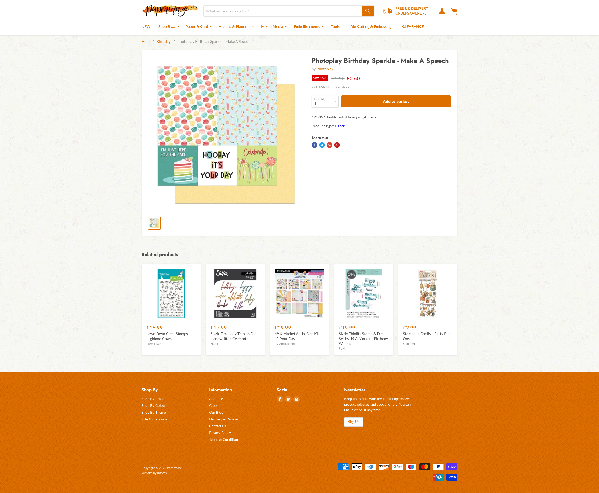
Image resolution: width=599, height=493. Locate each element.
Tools (335, 26)
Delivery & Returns (223, 419)
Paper (340, 126)
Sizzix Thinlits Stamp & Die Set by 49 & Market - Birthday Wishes (363, 338)
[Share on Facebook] (314, 145)
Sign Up (353, 422)
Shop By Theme (154, 412)
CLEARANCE (413, 26)
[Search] (368, 11)
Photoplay (325, 68)
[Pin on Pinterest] (337, 145)
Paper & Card (197, 26)
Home (146, 41)
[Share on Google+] (329, 145)
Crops (213, 405)
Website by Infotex (154, 473)
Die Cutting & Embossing (371, 26)
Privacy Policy (220, 433)
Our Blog (216, 412)
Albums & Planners (235, 26)
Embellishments (307, 26)
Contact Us (217, 426)
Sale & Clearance (154, 419)
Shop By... (167, 26)
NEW (146, 26)
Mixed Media (272, 26)
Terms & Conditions (224, 439)
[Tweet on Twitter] (322, 145)
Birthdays (164, 41)
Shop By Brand (153, 399)
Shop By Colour (154, 405)
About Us (216, 399)
